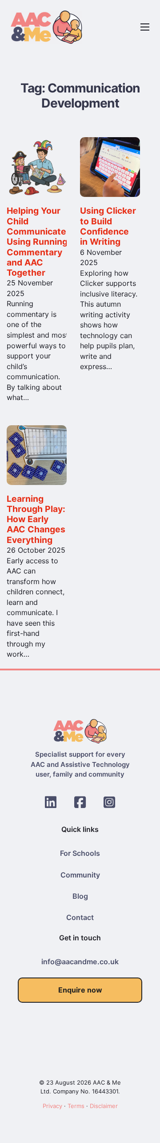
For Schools (80, 853)
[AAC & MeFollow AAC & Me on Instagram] (109, 802)
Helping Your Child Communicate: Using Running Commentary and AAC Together (38, 241)
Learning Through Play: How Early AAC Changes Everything (36, 519)
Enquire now (80, 989)
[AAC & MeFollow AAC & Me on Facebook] (80, 802)
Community (80, 874)
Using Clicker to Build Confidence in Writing (108, 226)
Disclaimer (104, 1105)
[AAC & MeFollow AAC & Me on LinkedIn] (50, 802)
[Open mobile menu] (144, 27)
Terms (76, 1105)
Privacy (52, 1105)
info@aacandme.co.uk (80, 961)
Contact (80, 917)
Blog (80, 896)
